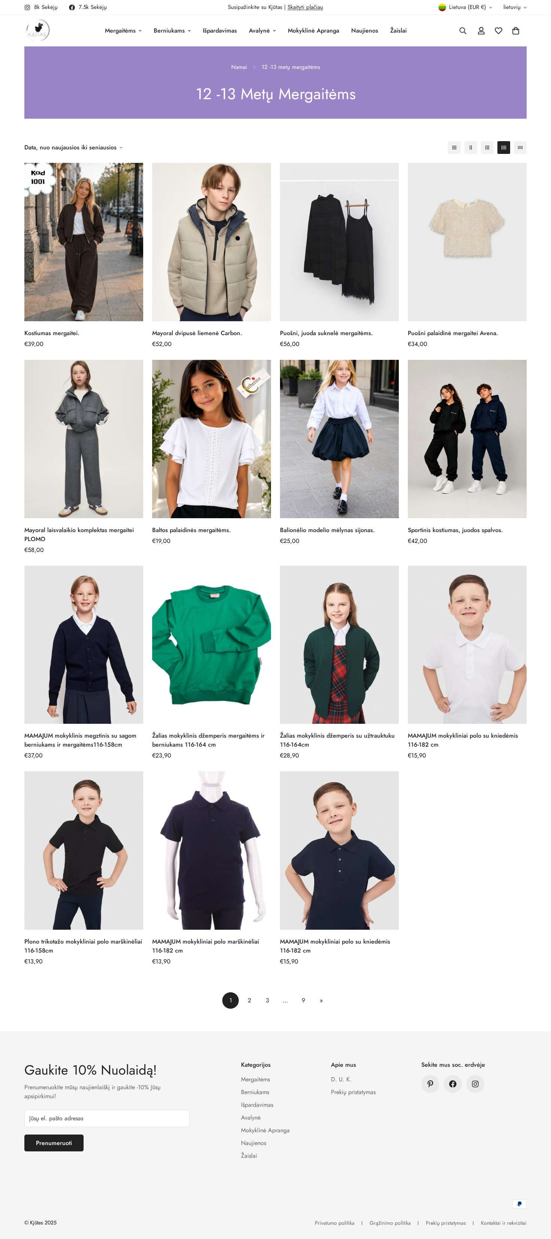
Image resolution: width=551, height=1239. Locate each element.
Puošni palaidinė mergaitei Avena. (453, 333)
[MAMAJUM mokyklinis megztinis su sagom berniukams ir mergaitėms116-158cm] (83, 645)
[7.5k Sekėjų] (453, 1084)
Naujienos (364, 30)
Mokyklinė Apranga (313, 30)
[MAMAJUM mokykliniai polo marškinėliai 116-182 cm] (211, 850)
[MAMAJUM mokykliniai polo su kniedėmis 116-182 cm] (467, 645)
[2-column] (470, 147)
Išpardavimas (220, 30)
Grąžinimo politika (390, 1223)
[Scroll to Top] (536, 1198)
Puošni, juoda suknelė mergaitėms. (326, 333)
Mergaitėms (120, 30)
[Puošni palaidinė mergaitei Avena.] (467, 242)
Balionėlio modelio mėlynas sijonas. (327, 530)
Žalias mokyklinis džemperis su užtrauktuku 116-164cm (337, 740)
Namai (239, 67)
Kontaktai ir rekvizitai (504, 1223)
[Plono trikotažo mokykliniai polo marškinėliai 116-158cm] (83, 850)
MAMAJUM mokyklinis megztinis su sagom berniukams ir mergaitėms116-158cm (80, 740)
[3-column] (487, 147)
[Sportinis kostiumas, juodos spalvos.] (467, 439)
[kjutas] (37, 30)
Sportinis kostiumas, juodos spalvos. (455, 530)
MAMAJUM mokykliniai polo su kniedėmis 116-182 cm (463, 740)
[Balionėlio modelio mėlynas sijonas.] (339, 439)
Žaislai (398, 30)
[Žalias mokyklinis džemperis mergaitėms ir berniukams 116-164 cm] (211, 645)
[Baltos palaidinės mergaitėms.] (211, 439)
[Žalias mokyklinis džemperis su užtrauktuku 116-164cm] (339, 645)
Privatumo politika (335, 1223)
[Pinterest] (430, 1084)
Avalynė (259, 30)
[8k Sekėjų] (475, 1084)
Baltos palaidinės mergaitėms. (191, 530)
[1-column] (454, 147)
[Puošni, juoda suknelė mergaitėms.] (339, 242)
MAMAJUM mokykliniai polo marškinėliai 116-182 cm (205, 946)
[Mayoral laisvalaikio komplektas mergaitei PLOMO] (83, 439)
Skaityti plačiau (305, 7)
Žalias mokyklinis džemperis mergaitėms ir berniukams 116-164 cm (208, 740)
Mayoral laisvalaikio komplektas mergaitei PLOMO (79, 534)
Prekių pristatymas (353, 1092)
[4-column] (503, 147)
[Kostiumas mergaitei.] (83, 242)
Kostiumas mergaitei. (51, 333)
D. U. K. (341, 1079)
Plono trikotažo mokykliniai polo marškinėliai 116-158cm (83, 946)
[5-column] (520, 147)
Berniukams (169, 30)
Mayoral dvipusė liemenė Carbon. (197, 333)
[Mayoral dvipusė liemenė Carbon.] (211, 242)
